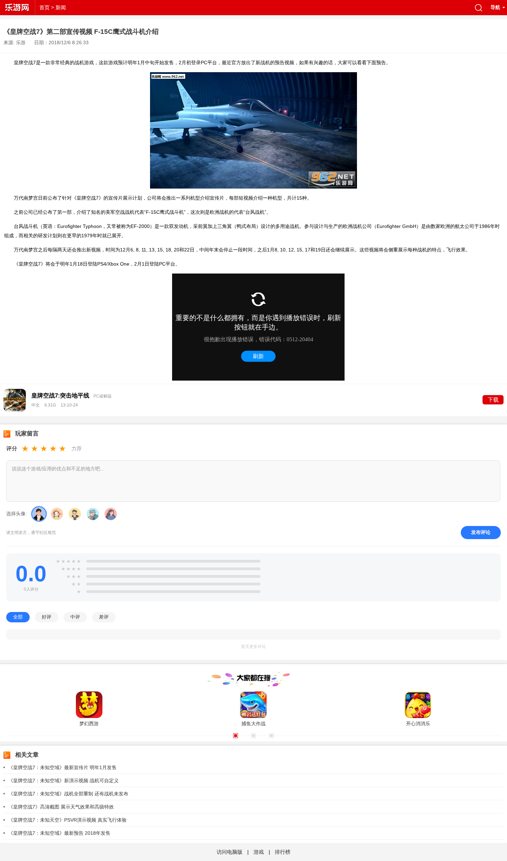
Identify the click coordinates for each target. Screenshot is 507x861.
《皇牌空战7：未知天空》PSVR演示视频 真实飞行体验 (67, 820)
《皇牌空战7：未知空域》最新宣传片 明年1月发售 (62, 767)
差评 (104, 617)
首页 (44, 7)
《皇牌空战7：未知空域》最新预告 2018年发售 (59, 833)
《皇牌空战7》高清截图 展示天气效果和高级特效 (61, 807)
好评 (46, 617)
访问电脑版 (230, 852)
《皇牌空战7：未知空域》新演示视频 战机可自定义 (63, 780)
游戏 (259, 852)
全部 (18, 617)
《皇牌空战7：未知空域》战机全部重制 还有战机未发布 (68, 793)
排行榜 (282, 852)
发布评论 (480, 532)
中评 (75, 617)
